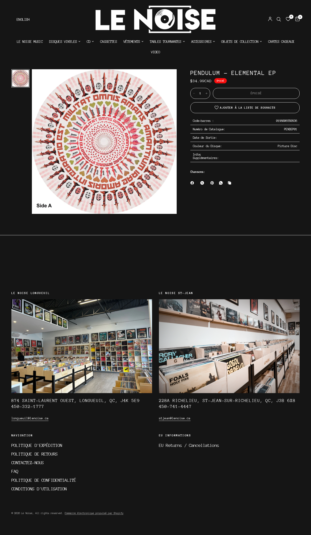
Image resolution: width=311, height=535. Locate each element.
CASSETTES (108, 42)
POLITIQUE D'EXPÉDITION (36, 445)
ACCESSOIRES (201, 42)
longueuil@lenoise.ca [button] (29, 418)
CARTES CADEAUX (281, 42)
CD (88, 42)
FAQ (14, 471)
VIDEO (155, 52)
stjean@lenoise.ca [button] (175, 418)
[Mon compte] (270, 19)
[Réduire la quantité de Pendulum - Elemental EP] (194, 93)
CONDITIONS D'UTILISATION (39, 488)
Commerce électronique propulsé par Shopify (94, 513)
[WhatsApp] (221, 183)
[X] (203, 183)
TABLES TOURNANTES (165, 42)
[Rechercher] (278, 19)
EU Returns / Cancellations (189, 445)
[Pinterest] (213, 183)
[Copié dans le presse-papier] (230, 183)
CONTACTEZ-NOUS (27, 462)
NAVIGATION (22, 435)
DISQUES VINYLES (63, 42)
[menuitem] (30, 41)
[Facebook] (193, 183)
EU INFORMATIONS (175, 435)
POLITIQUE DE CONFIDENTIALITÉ (43, 480)
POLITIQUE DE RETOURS (34, 453)
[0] (296, 19)
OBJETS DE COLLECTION (239, 42)
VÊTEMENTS (131, 42)
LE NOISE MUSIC (30, 42)
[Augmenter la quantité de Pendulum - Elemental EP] (206, 93)
